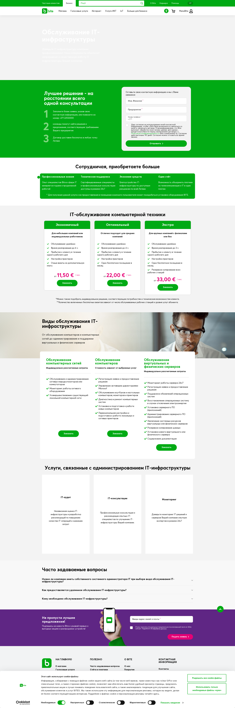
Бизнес (69, 3)
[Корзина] (173, 11)
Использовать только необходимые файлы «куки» (206, 688)
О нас (127, 666)
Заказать (67, 283)
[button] (166, 11)
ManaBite (184, 11)
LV (190, 3)
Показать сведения (170, 702)
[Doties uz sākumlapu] (47, 663)
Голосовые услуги (65, 670)
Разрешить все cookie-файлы (207, 678)
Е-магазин (61, 666)
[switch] (90, 702)
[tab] (117, 580)
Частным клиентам (51, 3)
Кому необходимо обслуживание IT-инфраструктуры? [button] (75, 599)
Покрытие (129, 670)
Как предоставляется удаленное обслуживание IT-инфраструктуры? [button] (84, 590)
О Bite (153, 3)
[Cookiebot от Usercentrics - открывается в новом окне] (23, 703)
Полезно (96, 659)
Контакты (164, 669)
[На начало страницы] (220, 609)
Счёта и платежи (99, 670)
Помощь (175, 3)
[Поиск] (142, 3)
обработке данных (160, 628)
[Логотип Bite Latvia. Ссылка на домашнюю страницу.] (47, 11)
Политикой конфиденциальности (145, 133)
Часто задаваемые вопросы (105, 666)
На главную (64, 659)
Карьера (164, 3)
